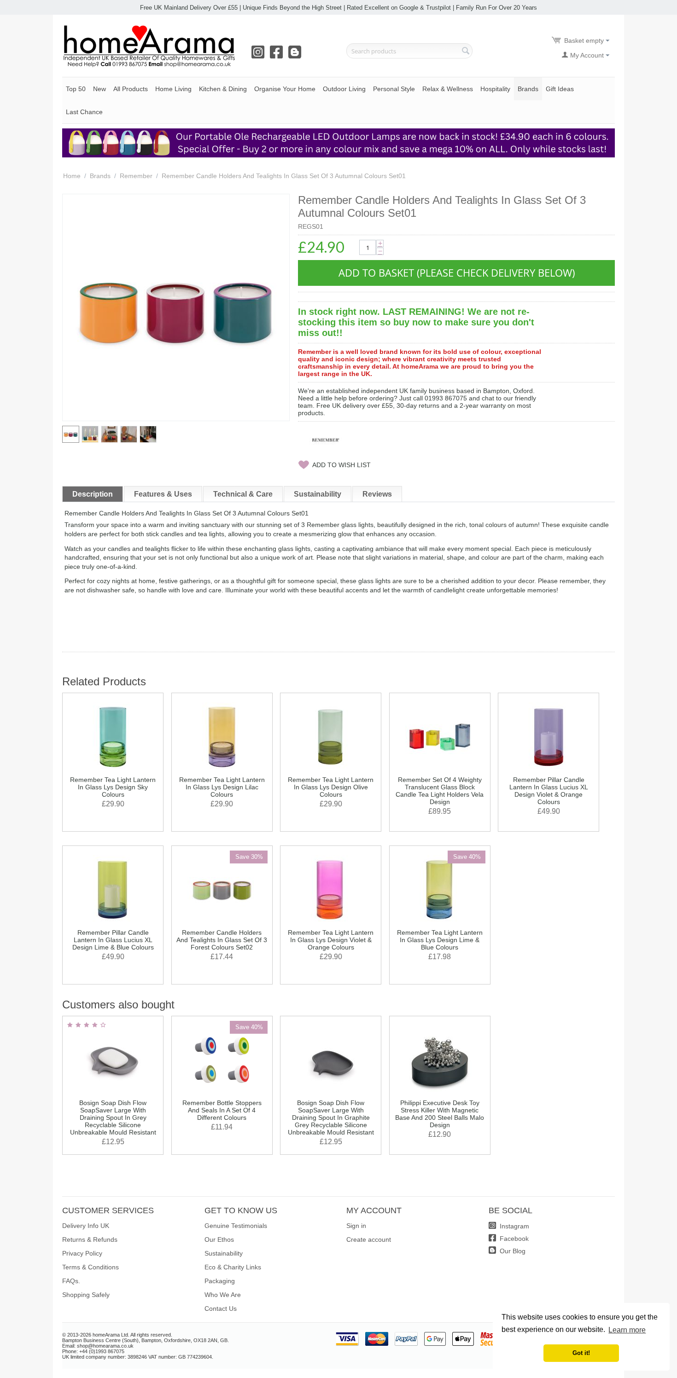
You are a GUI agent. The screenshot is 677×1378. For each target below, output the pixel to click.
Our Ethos (219, 1239)
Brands (528, 89)
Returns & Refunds (89, 1239)
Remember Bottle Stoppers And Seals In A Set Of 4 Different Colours (222, 1110)
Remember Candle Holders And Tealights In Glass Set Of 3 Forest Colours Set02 (221, 940)
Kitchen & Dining (223, 89)
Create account (368, 1239)
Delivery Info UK (85, 1225)
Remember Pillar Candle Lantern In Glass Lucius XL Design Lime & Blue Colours (113, 940)
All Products (130, 89)
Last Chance (84, 112)
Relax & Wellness (447, 89)
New (99, 89)
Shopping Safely (86, 1294)
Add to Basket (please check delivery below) (456, 272)
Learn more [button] (627, 1330)
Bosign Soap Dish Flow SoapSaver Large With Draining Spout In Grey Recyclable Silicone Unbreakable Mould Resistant (113, 1117)
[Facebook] (278, 55)
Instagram (513, 1226)
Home (72, 175)
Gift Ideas (560, 89)
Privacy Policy (82, 1253)
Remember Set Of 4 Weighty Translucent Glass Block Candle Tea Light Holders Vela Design (440, 790)
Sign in (356, 1225)
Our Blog (511, 1251)
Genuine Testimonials (235, 1225)
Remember (136, 175)
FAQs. (71, 1281)
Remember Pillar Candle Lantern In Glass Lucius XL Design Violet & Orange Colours (548, 790)
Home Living (173, 89)
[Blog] (296, 55)
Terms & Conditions (90, 1267)
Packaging (219, 1281)
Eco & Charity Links (232, 1267)
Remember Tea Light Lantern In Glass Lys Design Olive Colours (331, 787)
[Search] (465, 52)
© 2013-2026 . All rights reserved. (117, 1334)
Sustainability (223, 1253)
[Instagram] (259, 55)
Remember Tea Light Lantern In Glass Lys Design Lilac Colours (222, 787)
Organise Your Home (284, 89)
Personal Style (394, 89)
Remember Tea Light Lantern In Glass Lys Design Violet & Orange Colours (331, 940)
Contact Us (220, 1308)
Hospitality (495, 89)
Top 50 (76, 89)
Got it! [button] (581, 1353)
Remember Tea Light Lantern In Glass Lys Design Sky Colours (113, 787)
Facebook (513, 1238)
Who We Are (222, 1294)
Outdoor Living (344, 89)
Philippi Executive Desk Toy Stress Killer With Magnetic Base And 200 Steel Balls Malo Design (439, 1114)
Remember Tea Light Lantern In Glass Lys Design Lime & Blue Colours (440, 940)
